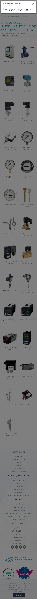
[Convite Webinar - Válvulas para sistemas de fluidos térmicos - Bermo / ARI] (18, 10)
